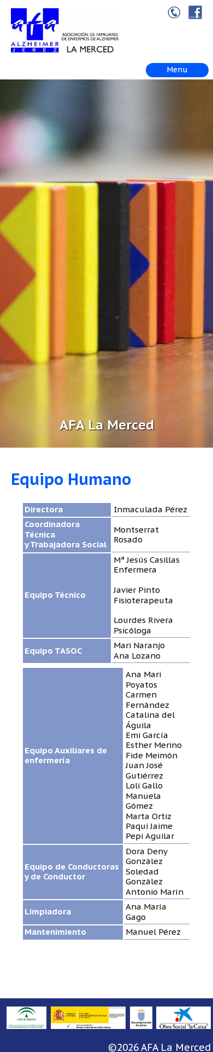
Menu (177, 70)
